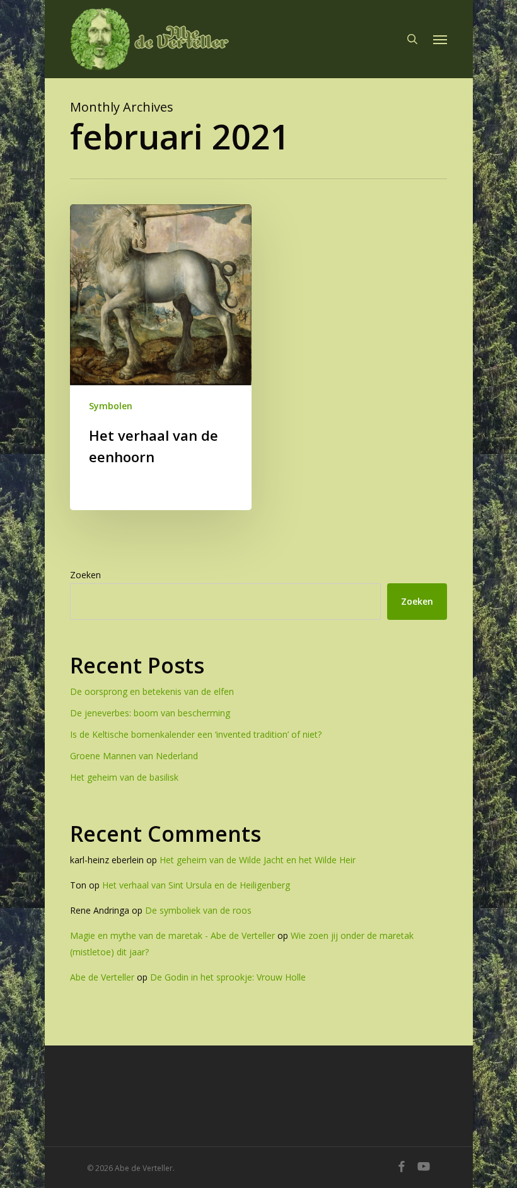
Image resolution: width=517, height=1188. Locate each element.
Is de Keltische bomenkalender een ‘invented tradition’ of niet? (196, 734)
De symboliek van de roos (198, 910)
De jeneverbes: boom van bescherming (150, 713)
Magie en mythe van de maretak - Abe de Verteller (172, 935)
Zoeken (85, 575)
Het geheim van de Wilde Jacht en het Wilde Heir (258, 860)
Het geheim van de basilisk (124, 777)
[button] (440, 39)
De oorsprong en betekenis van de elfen (152, 691)
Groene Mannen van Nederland (134, 756)
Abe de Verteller (102, 977)
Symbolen (110, 406)
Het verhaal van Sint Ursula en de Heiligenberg (196, 885)
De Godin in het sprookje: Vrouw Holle (228, 977)
